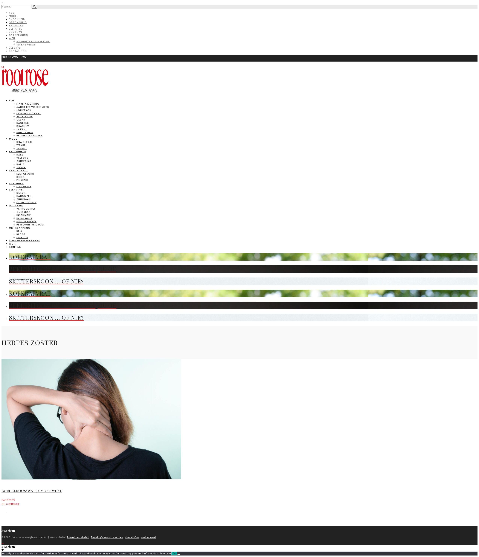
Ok (174, 553)
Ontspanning (18, 35)
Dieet (20, 177)
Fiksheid (22, 180)
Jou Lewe (16, 31)
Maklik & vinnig (27, 104)
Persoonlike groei (30, 224)
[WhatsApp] (7, 530)
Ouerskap (23, 212)
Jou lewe (16, 205)
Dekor (21, 193)
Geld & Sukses (26, 221)
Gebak (20, 119)
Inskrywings (26, 44)
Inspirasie (23, 215)
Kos (12, 12)
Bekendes (16, 25)
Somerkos (23, 110)
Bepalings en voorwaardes (107, 537)
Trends (21, 148)
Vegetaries (24, 116)
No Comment (10, 504)
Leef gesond (25, 174)
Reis (19, 231)
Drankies (23, 126)
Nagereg (22, 123)
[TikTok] (2, 530)
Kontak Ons (18, 51)
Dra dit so (24, 142)
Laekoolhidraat (28, 113)
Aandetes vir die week (32, 107)
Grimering (23, 161)
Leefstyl (15, 28)
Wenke (21, 145)
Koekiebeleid (148, 537)
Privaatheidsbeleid (78, 537)
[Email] (14, 530)
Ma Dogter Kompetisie (33, 41)
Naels (20, 164)
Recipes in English (29, 135)
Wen (12, 38)
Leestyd (15, 47)
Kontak (15, 246)
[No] (178, 554)
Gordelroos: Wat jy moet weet (31, 491)
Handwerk (24, 196)
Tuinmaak (23, 199)
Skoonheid (17, 19)
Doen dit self (26, 202)
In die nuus (24, 218)
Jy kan (21, 129)
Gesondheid (18, 22)
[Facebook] (9, 530)
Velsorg (22, 158)
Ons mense (23, 186)
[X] (5, 530)
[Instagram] (11, 530)
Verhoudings (26, 208)
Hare (19, 154)
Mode (13, 16)
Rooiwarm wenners (24, 240)
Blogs (20, 234)
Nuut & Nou (24, 132)
